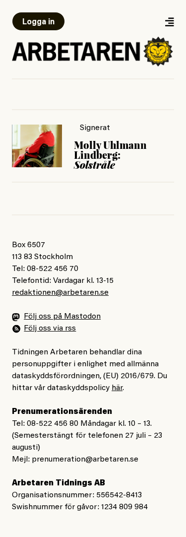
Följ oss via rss (50, 329)
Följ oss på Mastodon (62, 317)
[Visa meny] (169, 21)
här (117, 388)
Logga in (38, 22)
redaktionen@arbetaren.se (60, 293)
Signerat (95, 128)
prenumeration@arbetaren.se (85, 460)
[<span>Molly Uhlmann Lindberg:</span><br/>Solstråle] (37, 146)
